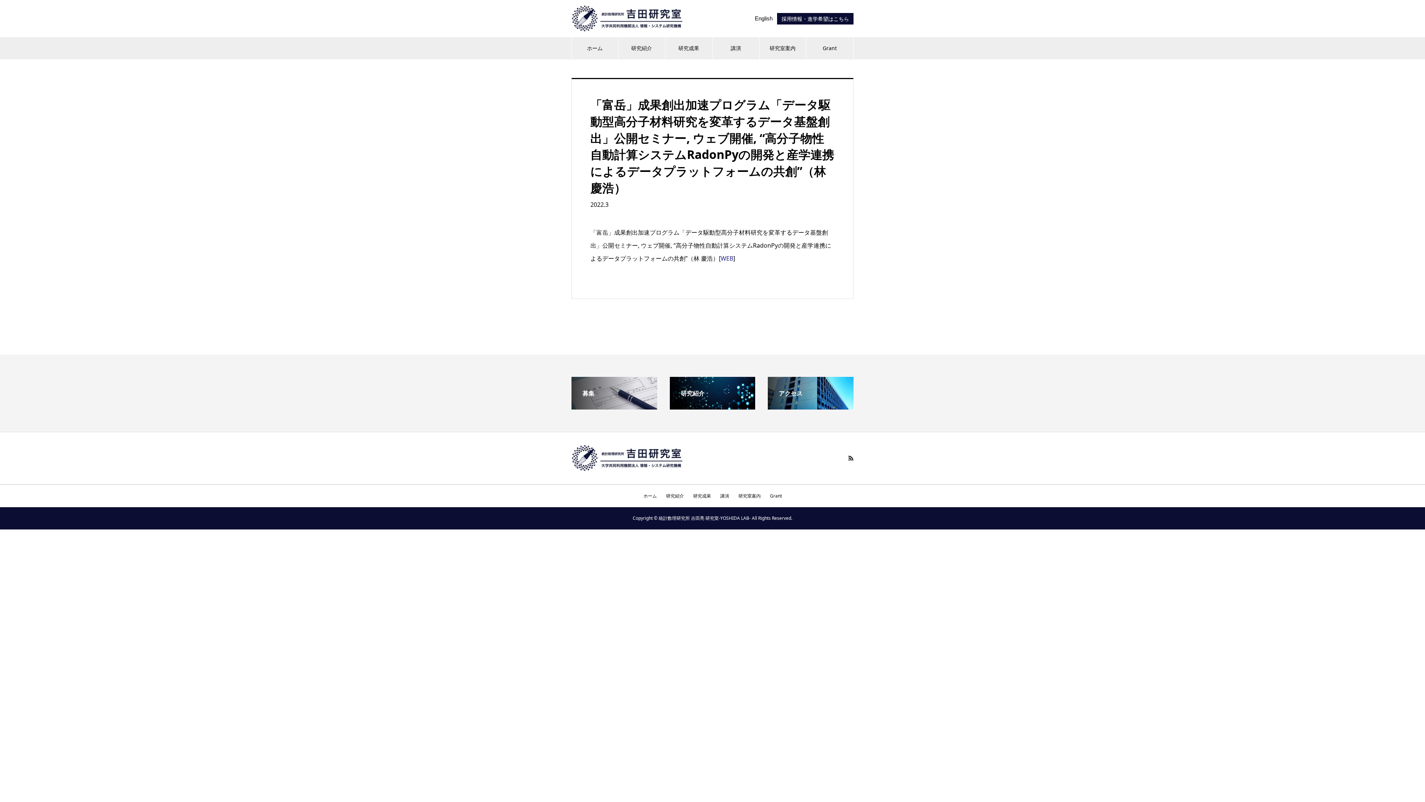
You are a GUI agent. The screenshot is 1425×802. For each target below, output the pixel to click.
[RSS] (851, 458)
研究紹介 (641, 48)
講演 (736, 48)
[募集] (614, 406)
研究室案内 (783, 48)
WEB (727, 258)
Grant (830, 48)
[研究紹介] (713, 406)
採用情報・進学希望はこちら (815, 18)
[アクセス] (811, 406)
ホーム (595, 48)
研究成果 (688, 48)
